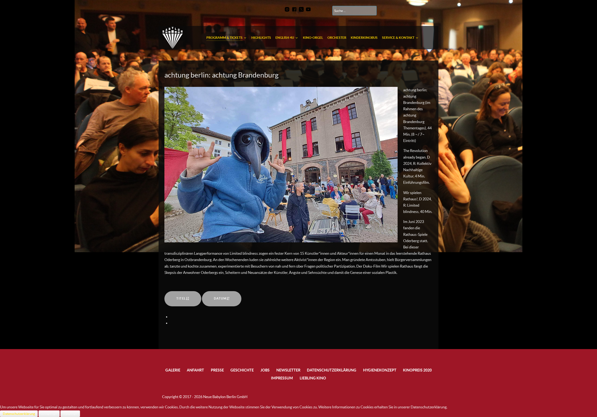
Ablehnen (70, 414)
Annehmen (49, 414)
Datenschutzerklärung (19, 414)
